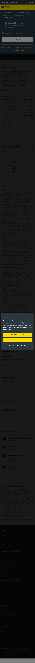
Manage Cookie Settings (17, 345)
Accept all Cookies (17, 335)
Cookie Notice (9, 329)
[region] (17, 331)
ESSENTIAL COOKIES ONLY (17, 340)
